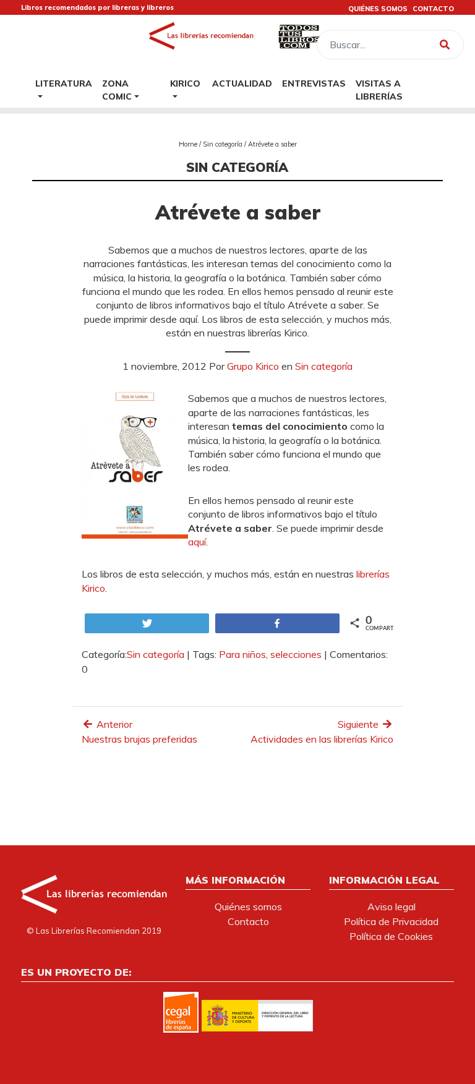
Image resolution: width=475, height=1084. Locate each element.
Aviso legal (391, 906)
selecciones (296, 654)
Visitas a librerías (379, 89)
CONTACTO (433, 8)
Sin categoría (222, 144)
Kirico (185, 83)
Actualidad (242, 83)
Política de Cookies (391, 936)
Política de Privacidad (391, 921)
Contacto (248, 921)
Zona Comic (117, 89)
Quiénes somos (248, 906)
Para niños (242, 654)
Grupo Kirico (253, 366)
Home (188, 144)
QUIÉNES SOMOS (378, 8)
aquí (197, 542)
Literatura (63, 83)
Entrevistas (314, 83)
